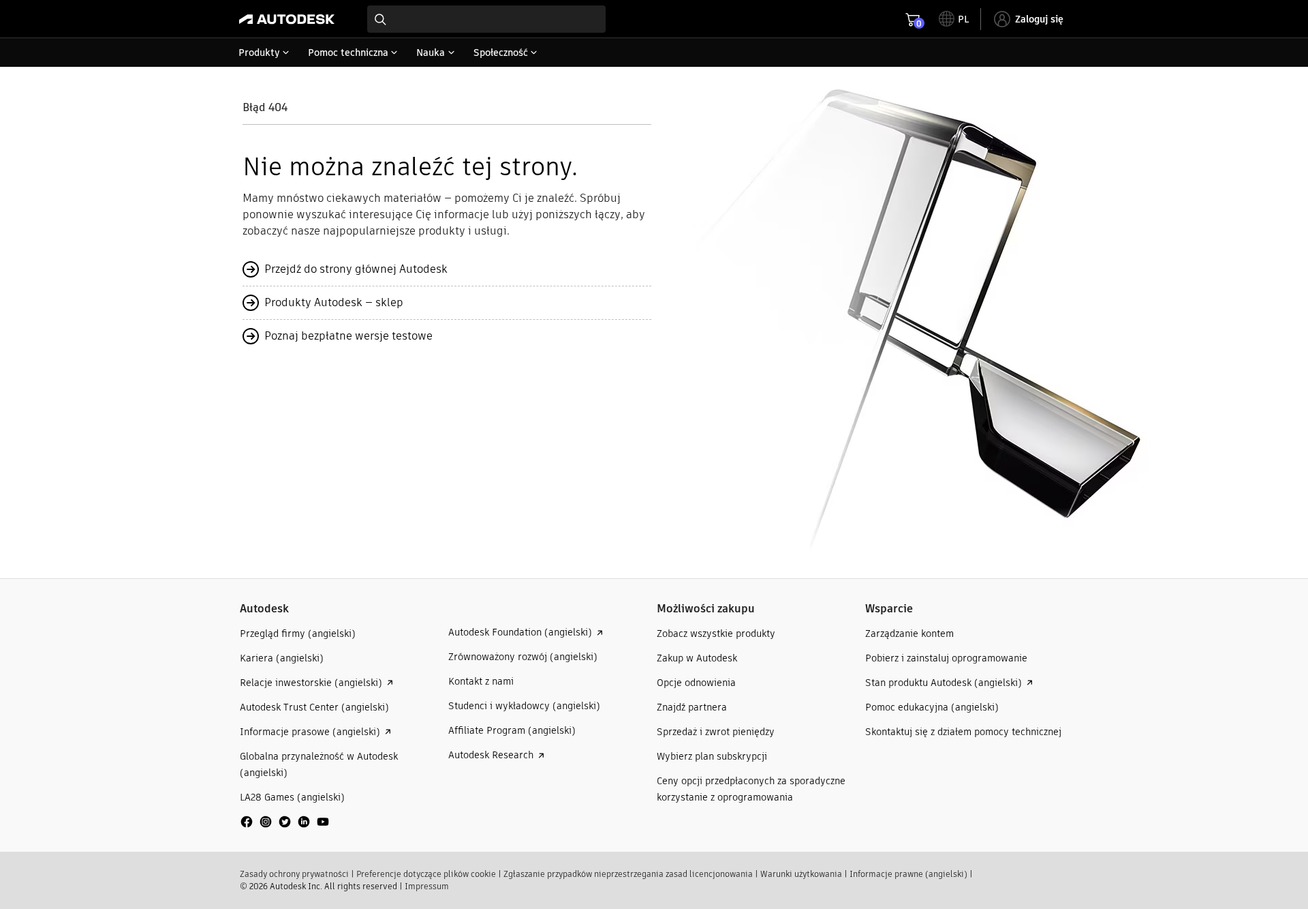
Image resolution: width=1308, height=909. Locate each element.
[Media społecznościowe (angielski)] (285, 827)
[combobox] (486, 19)
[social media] (285, 822)
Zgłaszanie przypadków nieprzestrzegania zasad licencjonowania (628, 874)
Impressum (427, 886)
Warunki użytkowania (801, 874)
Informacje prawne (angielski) (908, 874)
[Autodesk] (286, 19)
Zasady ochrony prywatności (294, 874)
